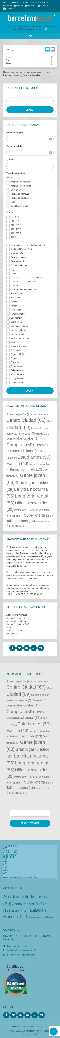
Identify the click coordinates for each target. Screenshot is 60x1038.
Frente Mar (16, 310)
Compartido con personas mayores (27, 277)
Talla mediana (17, 370)
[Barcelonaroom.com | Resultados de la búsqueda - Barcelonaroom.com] (32, 18)
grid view (47, 49)
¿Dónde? (10, 159)
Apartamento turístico (16, 621)
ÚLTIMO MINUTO (14, 630)
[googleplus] (33, 648)
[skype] (40, 648)
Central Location (18, 257)
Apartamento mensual (16, 615)
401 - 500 (16, 233)
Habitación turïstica (19, 198)
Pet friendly (16, 350)
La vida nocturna (18, 330)
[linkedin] (26, 648)
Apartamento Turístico (21, 186)
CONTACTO (40, 1026)
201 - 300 (16, 225)
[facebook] (12, 648)
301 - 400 (16, 229)
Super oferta (16, 366)
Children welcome (19, 265)
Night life (15, 342)
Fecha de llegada (14, 132)
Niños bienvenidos (19, 346)
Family (14, 306)
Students (15, 362)
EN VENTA (16, 190)
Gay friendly (16, 318)
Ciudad (14, 273)
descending (52, 58)
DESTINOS (27, 1026)
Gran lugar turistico (19, 326)
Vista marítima (17, 374)
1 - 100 (15, 217)
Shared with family (19, 354)
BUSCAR (16, 1026)
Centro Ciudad (17, 261)
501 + (14, 237)
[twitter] (19, 648)
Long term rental (18, 334)
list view (53, 49)
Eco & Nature (17, 293)
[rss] (20, 1015)
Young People (17, 378)
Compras (15, 285)
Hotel (13, 202)
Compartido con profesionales (24, 281)
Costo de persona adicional (23, 289)
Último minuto (17, 382)
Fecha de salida (14, 146)
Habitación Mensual (20, 194)
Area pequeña (17, 253)
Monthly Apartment (19, 206)
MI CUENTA (7, 5)
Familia (14, 302)
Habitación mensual (15, 618)
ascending (52, 56)
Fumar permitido (18, 314)
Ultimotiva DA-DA (30, 1034)
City (12, 269)
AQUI (47, 29)
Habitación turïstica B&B (17, 624)
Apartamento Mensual (21, 182)
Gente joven (16, 322)
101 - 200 (16, 221)
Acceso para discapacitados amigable (28, 245)
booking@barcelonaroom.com (21, 955)
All (12, 177)
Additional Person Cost (21, 249)
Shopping (15, 358)
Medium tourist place (20, 338)
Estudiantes (16, 297)
